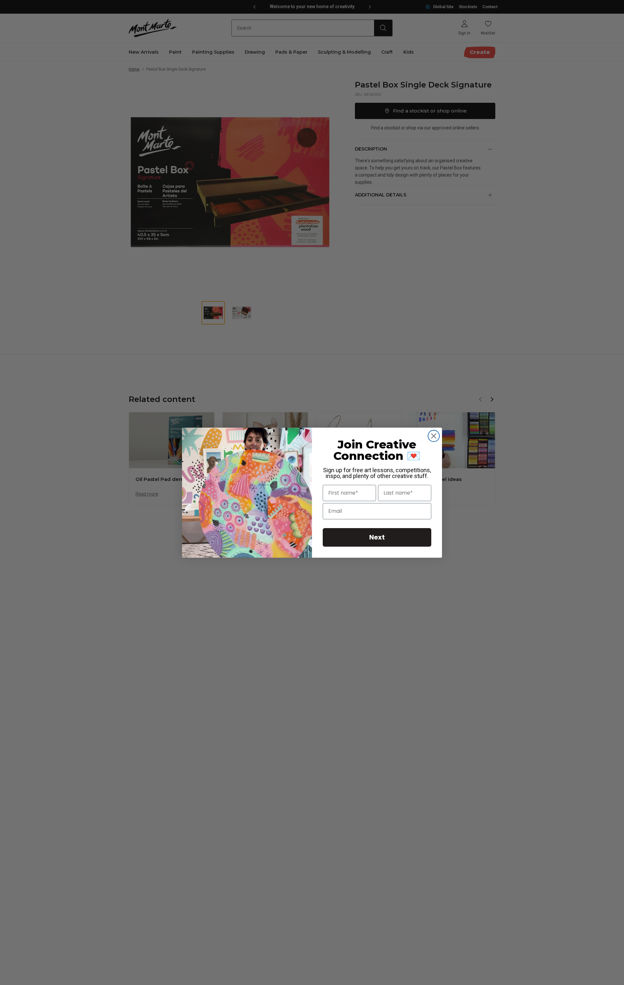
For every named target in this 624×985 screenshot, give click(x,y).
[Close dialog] (433, 436)
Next (377, 537)
